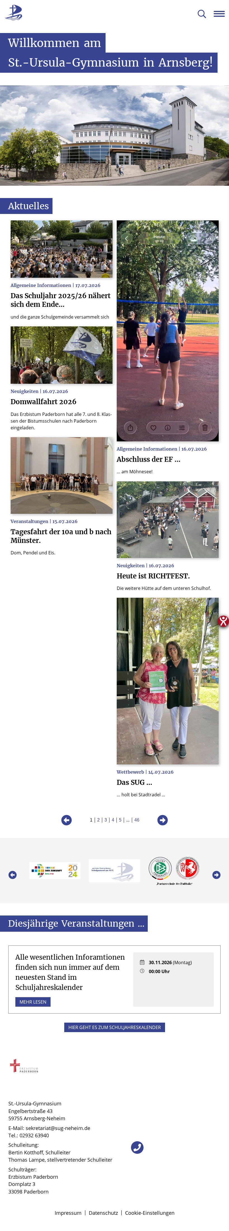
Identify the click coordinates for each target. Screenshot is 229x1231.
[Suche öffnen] (202, 14)
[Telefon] (137, 1147)
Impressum (68, 1212)
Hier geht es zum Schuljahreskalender (114, 1027)
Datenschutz (103, 1212)
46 (136, 820)
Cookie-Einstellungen (150, 1212)
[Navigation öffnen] (221, 14)
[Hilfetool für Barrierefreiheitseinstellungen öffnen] (223, 621)
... (128, 820)
